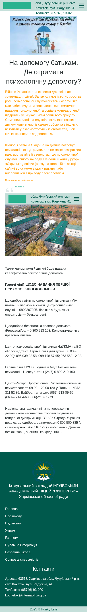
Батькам (11, 538)
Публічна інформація (21, 545)
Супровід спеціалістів (21, 559)
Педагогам (13, 523)
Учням (10, 530)
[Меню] (81, 5)
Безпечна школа (17, 552)
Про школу (13, 516)
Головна (19, 186)
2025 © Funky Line (43, 609)
